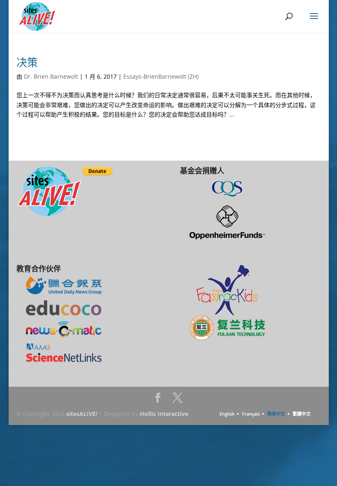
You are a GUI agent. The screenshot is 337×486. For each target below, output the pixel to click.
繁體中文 (302, 414)
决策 (27, 62)
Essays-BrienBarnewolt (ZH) (161, 76)
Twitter (177, 400)
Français (251, 414)
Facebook (158, 400)
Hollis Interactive (164, 414)
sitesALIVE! (81, 414)
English (227, 414)
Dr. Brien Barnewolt (51, 76)
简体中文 (276, 414)
